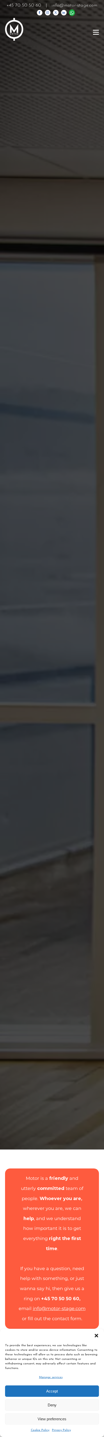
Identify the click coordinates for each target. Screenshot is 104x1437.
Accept (52, 1391)
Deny (52, 1405)
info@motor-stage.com (74, 5)
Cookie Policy (40, 1430)
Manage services (51, 1377)
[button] (96, 1335)
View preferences (52, 1419)
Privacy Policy (61, 1430)
